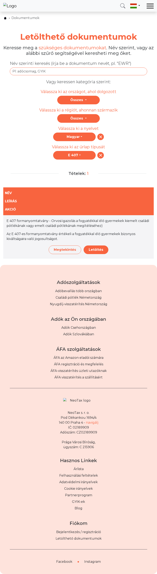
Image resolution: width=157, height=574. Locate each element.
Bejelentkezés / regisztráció (78, 532)
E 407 (73, 155)
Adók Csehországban (78, 328)
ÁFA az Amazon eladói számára (78, 358)
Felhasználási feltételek (78, 475)
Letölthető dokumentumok (79, 538)
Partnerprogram (78, 495)
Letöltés (96, 250)
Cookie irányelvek (78, 489)
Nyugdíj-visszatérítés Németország (78, 304)
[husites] (5, 18)
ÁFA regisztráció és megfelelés (78, 364)
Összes (77, 100)
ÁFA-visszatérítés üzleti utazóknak (78, 371)
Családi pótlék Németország (79, 297)
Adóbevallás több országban (78, 291)
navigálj (92, 422)
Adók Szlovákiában (78, 334)
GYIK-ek (78, 502)
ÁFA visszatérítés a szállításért (78, 377)
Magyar (73, 137)
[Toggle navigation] (150, 6)
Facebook (64, 562)
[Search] (123, 6)
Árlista (79, 469)
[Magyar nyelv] (135, 6)
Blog (78, 508)
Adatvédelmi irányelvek (78, 482)
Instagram (92, 562)
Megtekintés (65, 250)
